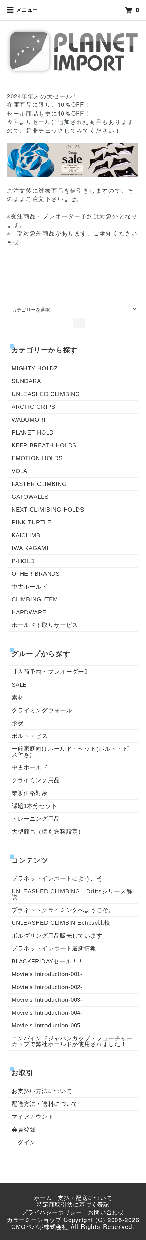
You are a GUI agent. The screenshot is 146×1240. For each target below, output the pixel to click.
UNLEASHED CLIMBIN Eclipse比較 (61, 923)
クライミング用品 (36, 780)
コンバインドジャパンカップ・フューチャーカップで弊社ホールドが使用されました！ (72, 1041)
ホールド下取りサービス (45, 625)
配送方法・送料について (45, 1104)
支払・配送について (85, 1198)
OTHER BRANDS (36, 574)
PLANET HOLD (33, 433)
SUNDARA (26, 381)
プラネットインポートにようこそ (57, 879)
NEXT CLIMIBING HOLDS (48, 510)
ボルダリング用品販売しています (57, 936)
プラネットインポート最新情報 (54, 948)
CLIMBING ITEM (35, 599)
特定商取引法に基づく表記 (73, 1204)
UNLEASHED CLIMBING (46, 394)
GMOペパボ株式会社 (39, 1227)
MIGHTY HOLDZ (35, 368)
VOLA (20, 471)
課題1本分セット (34, 806)
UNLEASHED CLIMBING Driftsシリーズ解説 (72, 894)
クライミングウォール (42, 710)
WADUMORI (29, 420)
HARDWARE (29, 612)
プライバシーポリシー (52, 1212)
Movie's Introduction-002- (47, 987)
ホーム (43, 1198)
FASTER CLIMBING (39, 484)
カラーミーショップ (34, 1220)
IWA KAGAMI (30, 548)
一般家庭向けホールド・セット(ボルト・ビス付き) (70, 752)
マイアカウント (33, 1117)
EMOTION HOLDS (37, 458)
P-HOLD (23, 561)
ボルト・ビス (30, 736)
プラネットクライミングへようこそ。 (63, 910)
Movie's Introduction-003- (47, 1000)
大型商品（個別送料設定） (48, 832)
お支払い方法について (42, 1091)
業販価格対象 (30, 793)
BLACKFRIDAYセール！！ (48, 961)
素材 (18, 697)
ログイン (24, 1142)
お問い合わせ (106, 1212)
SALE (19, 685)
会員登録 (24, 1129)
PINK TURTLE (31, 522)
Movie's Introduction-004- (47, 1013)
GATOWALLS (30, 497)
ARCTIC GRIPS (33, 407)
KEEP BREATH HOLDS (44, 445)
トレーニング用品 (36, 819)
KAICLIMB (26, 535)
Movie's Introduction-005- (47, 1025)
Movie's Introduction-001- (47, 974)
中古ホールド (30, 587)
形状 (18, 723)
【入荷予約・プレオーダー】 (51, 672)
